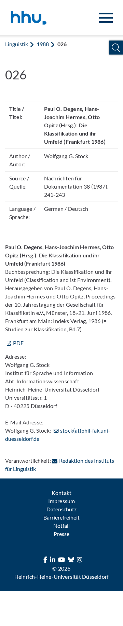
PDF (18, 343)
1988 (43, 44)
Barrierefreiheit (61, 517)
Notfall (61, 525)
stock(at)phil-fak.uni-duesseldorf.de (57, 434)
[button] (116, 48)
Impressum (61, 501)
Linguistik (16, 44)
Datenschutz (61, 509)
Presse (61, 534)
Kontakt (61, 492)
